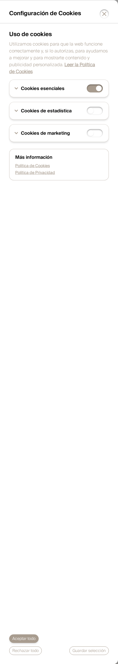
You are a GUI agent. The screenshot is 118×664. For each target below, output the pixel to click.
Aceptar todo (24, 638)
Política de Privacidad (35, 172)
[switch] (95, 88)
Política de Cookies (32, 166)
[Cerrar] (104, 13)
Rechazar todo (25, 650)
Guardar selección (89, 650)
